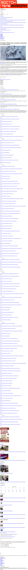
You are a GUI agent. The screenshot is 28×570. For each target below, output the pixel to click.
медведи (6, 79)
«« (0, 486)
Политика (1, 34)
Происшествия (2, 38)
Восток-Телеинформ (2, 63)
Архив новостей (2, 485)
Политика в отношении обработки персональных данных (7, 536)
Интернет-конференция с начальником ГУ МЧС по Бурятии (7, 531)
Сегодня (1, 33)
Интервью (1, 463)
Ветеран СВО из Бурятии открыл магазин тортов (6, 473)
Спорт (1, 37)
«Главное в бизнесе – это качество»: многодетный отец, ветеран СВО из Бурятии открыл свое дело (12, 518)
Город (1, 559)
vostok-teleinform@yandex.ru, (8, 534)
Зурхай (1, 564)
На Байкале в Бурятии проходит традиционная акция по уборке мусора (9, 89)
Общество (1, 35)
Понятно (1, 569)
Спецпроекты (2, 565)
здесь (16, 568)
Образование (2, 560)
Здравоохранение (2, 563)
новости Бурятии (2, 79)
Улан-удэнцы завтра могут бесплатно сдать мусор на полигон (8, 99)
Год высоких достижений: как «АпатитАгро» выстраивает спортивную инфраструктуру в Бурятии (12, 460)
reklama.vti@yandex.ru (14, 534)
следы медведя (9, 79)
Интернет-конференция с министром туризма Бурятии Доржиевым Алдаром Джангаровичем (12, 523)
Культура (1, 36)
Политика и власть (2, 557)
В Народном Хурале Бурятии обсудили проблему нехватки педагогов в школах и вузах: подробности (13, 451)
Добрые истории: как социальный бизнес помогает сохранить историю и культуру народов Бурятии (12, 514)
